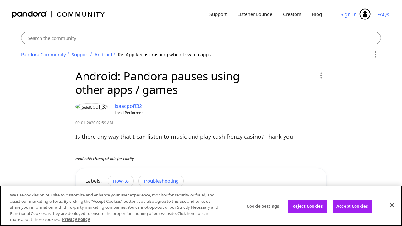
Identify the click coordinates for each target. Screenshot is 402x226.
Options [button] (375, 55)
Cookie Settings (263, 206)
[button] (321, 75)
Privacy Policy (76, 219)
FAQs (383, 14)
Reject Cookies (307, 206)
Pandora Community (58, 14)
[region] (201, 206)
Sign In (348, 14)
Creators (292, 14)
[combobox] (201, 38)
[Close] (392, 205)
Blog (317, 14)
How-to (121, 181)
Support (218, 14)
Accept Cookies (352, 206)
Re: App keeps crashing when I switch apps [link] (164, 54)
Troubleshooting (161, 181)
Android (103, 54)
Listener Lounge (254, 14)
